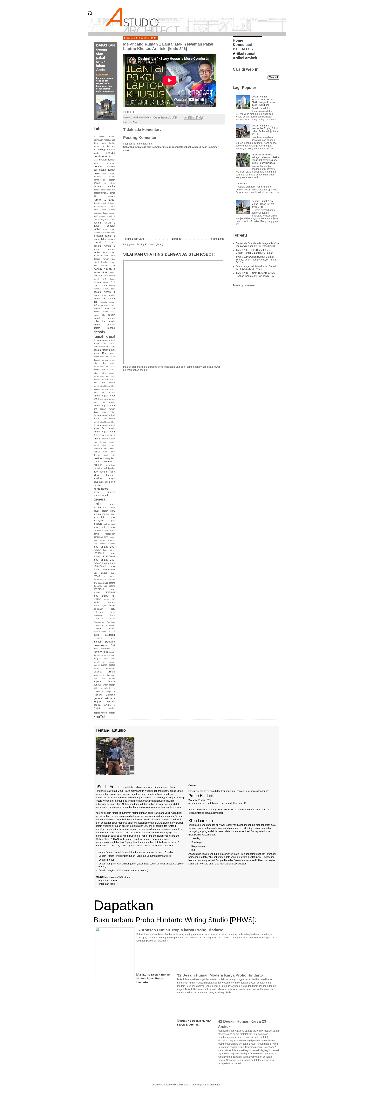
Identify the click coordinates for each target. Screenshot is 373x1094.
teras (96, 675)
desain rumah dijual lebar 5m (104, 396)
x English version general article (104, 695)
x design (106, 692)
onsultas (242, 45)
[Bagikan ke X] (193, 118)
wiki (95, 688)
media (96, 602)
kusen (112, 537)
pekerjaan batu (104, 609)
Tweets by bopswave (244, 285)
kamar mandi (108, 530)
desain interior (104, 186)
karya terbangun (104, 534)
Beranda (176, 239)
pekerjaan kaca (104, 615)
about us (242, 183)
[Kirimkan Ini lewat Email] (186, 118)
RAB (96, 648)
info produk (108, 517)
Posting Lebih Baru (134, 239)
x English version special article (104, 701)
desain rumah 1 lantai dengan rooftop (104, 226)
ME (113, 599)
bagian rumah (107, 159)
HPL (112, 510)
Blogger (216, 1084)
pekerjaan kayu (104, 618)
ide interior (99, 514)
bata (96, 163)
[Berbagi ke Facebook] (197, 118)
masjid (106, 599)
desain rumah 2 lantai (104, 241)
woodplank (105, 688)
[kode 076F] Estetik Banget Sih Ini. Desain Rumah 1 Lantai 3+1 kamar (254, 251)
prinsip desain (104, 628)
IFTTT (130, 111)
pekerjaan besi (104, 612)
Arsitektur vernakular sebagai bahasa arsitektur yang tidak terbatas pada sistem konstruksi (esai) (265, 158)
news (112, 605)
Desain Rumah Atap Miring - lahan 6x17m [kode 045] (263, 204)
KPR (106, 537)
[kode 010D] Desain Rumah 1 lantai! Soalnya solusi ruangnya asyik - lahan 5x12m (256, 259)
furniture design (104, 478)
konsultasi (98, 537)
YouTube (134, 122)
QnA (113, 645)
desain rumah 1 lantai (104, 198)
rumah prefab (108, 665)
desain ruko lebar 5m (104, 190)
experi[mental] (100, 468)
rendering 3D (108, 648)
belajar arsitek (104, 166)
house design (101, 511)
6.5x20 (112, 137)
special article (104, 671)
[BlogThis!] (190, 118)
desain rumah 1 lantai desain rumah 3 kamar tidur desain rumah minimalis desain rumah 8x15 (104, 209)
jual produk (108, 527)
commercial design (104, 180)
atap (96, 160)
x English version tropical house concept (104, 709)
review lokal (101, 651)
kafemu (97, 530)
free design (100, 471)
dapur (97, 183)
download (110, 465)
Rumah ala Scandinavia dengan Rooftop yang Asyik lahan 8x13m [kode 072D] (257, 244)
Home (238, 40)
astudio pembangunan (104, 154)
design (98, 458)
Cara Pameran (108, 176)
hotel (113, 507)
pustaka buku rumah (104, 643)
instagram (99, 520)
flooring (111, 468)
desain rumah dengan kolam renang (104, 324)
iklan (108, 514)
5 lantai (99, 137)
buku (97, 173)
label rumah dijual (103, 540)
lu (114, 540)
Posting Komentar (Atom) (150, 244)
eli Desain (243, 49)
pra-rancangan (108, 625)
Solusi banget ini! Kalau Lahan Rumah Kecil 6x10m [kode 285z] (256, 267)
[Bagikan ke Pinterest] (201, 118)
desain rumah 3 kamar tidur (104, 270)
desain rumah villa (104, 455)
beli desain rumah (104, 169)
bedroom (111, 163)
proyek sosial (100, 632)
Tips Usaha (108, 678)
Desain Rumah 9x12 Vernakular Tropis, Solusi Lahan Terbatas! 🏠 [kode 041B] (265, 129)
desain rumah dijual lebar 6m (104, 405)
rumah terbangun (104, 668)
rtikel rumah (245, 54)
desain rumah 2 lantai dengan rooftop (104, 249)
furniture (110, 475)
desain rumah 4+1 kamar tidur (104, 298)
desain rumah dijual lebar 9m (104, 432)
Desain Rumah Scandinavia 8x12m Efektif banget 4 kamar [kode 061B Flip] (263, 100)
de (105, 183)
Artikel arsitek (245, 58)
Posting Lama (217, 239)
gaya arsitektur (101, 482)
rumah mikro (100, 662)
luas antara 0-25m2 (104, 544)
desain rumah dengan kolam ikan (104, 318)
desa (113, 183)
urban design (109, 685)
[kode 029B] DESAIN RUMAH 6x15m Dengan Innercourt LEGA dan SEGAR (255, 274)
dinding (106, 459)
